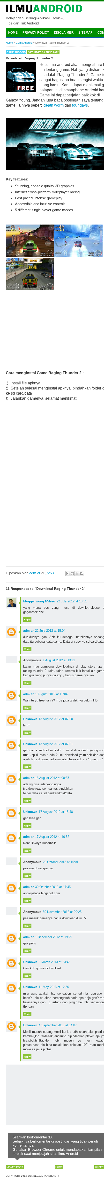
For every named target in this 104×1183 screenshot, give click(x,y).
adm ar (28, 630)
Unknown (30, 719)
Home (13, 32)
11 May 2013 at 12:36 (54, 987)
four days (80, 105)
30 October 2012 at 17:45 (53, 887)
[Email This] (67, 573)
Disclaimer (64, 32)
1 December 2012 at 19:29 (53, 937)
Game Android (16, 52)
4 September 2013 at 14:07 (58, 1025)
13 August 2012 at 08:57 (52, 778)
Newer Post (15, 1167)
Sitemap (85, 32)
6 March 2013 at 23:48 (54, 962)
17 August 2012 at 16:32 (52, 837)
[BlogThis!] (72, 573)
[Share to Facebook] (81, 573)
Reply (27, 619)
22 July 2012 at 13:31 (72, 601)
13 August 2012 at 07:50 (56, 719)
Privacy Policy (35, 32)
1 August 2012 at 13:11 (59, 660)
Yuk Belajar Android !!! (43, 1176)
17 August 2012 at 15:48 (56, 812)
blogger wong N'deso (39, 601)
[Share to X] (76, 573)
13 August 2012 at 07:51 (56, 744)
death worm (54, 105)
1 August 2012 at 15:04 (51, 694)
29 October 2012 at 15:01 (60, 862)
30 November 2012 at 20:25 (62, 912)
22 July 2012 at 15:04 (50, 630)
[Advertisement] (58, 330)
